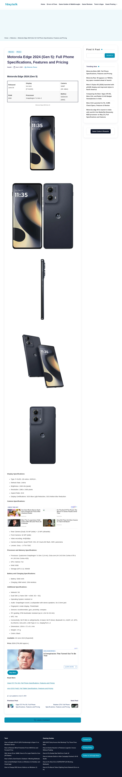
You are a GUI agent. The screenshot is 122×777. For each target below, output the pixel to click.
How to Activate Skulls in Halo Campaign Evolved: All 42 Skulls (60, 757)
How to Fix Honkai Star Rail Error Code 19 (56, 753)
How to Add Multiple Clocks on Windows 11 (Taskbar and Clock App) (22, 763)
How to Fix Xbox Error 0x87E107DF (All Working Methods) (58, 763)
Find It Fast (93, 49)
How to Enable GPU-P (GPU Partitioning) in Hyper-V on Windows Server (21, 743)
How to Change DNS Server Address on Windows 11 (20, 767)
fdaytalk (11, 4)
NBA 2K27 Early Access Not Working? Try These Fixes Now (60, 743)
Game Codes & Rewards (100, 131)
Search (109, 55)
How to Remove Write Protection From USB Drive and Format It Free (21, 749)
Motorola (13, 38)
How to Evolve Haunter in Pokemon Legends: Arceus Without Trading (59, 749)
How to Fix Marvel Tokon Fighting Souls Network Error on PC (61, 768)
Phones (19, 52)
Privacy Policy (87, 747)
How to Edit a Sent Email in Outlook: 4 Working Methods (22, 758)
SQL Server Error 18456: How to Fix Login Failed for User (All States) (22, 754)
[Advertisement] (61, 22)
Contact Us (86, 739)
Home (6, 38)
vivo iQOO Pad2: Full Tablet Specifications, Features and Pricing (30, 688)
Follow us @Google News (91, 755)
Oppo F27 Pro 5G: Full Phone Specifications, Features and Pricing (31, 683)
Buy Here (12, 672)
